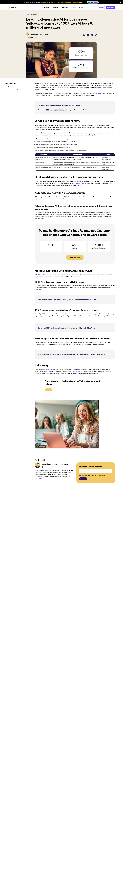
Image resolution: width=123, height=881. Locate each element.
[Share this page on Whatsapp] (84, 35)
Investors (101, 7)
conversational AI (75, 371)
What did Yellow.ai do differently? (13, 87)
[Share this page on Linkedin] (92, 35)
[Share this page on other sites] (96, 35)
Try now (48, 390)
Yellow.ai (97, 93)
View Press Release (92, 2)
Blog (27, 14)
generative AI (48, 369)
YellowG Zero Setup (82, 183)
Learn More (38, 478)
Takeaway (7, 95)
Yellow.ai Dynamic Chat (45, 275)
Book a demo (110, 7)
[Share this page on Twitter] (88, 35)
